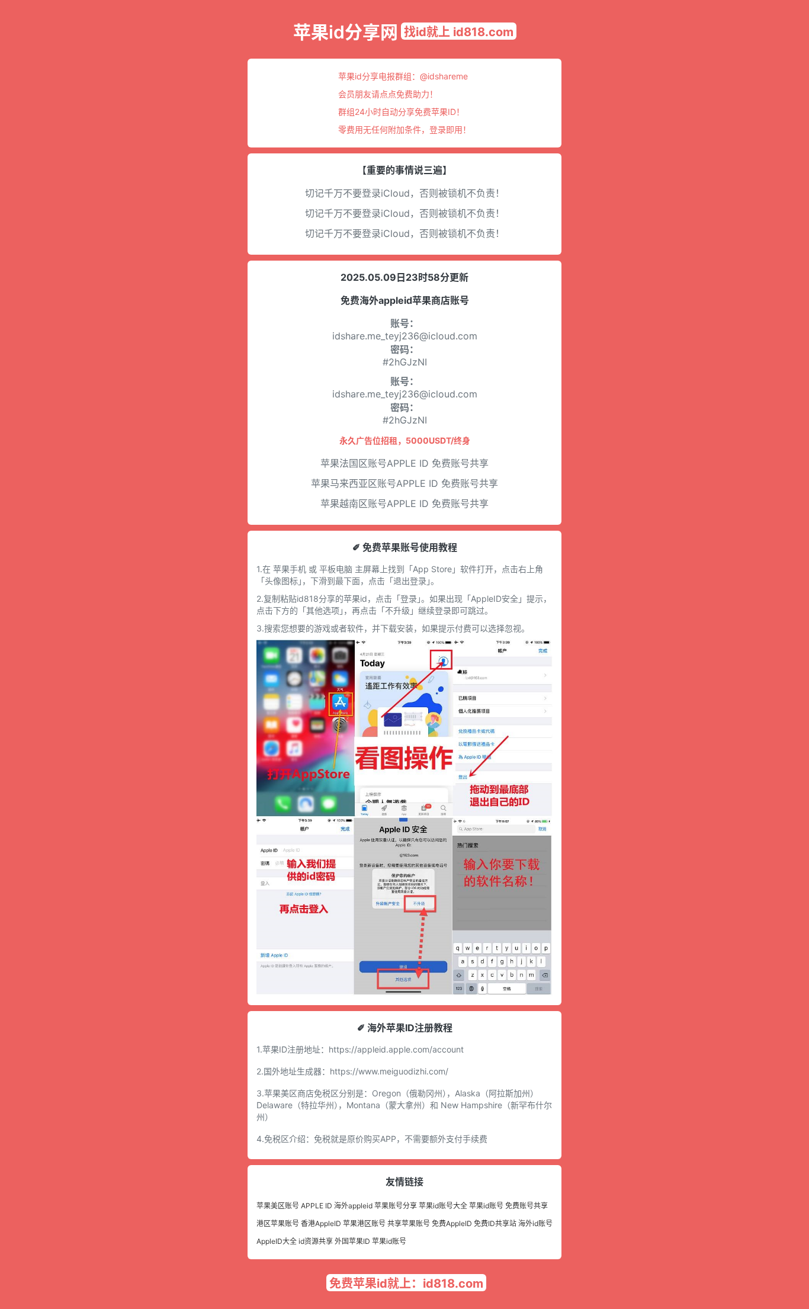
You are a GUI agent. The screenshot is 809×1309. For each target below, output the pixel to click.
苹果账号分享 (395, 1205)
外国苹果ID (352, 1241)
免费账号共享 (526, 1205)
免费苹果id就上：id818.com (406, 1283)
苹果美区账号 (277, 1205)
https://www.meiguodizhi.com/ (389, 1071)
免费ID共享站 (495, 1223)
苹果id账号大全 (443, 1205)
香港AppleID (321, 1223)
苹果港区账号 (364, 1223)
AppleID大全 (276, 1241)
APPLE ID (316, 1205)
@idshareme (444, 76)
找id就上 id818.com (458, 32)
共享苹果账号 (408, 1223)
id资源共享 (315, 1241)
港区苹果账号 (277, 1223)
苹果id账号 (486, 1205)
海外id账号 (535, 1223)
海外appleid (353, 1205)
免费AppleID (452, 1223)
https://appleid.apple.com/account (396, 1049)
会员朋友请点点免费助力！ (388, 94)
